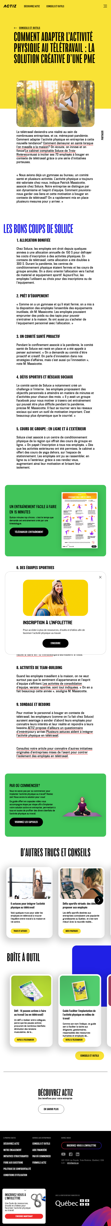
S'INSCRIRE (55, 643)
